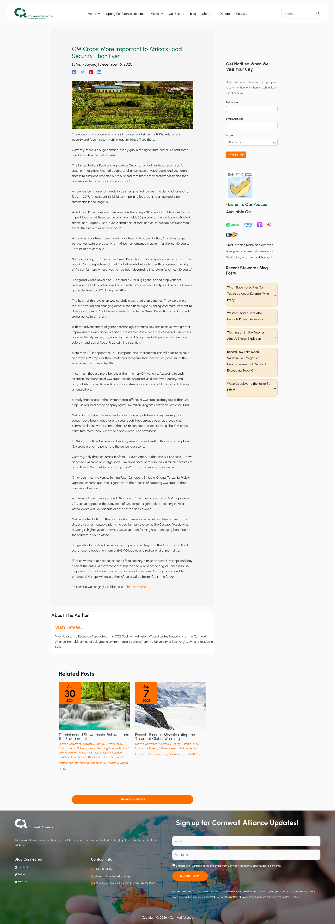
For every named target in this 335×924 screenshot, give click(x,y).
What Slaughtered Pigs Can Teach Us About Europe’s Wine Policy (248, 294)
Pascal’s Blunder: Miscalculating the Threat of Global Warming (165, 736)
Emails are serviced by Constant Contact (277, 896)
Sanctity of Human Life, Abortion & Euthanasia (86, 757)
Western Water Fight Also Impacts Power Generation (245, 316)
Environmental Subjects (73, 748)
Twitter (22, 874)
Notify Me (236, 155)
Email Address (234, 118)
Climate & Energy (93, 744)
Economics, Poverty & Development (156, 748)
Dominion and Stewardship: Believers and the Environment (94, 736)
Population (71, 752)
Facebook (22, 867)
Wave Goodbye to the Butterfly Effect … (248, 387)
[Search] (318, 13)
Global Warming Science (103, 748)
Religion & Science (110, 752)
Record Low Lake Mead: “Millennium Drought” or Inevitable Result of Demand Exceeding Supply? (246, 361)
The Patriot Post (136, 587)
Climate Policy (113, 744)
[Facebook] (74, 72)
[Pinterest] (91, 72)
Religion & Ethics (88, 752)
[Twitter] (82, 72)
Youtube (22, 881)
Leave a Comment (70, 744)
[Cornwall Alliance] (33, 13)
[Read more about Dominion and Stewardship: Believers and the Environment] (94, 706)
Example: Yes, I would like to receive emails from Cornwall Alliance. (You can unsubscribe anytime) (228, 865)
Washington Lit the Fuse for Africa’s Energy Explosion (245, 335)
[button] (98, 14)
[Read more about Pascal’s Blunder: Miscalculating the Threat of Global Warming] (170, 706)
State (229, 135)
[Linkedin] (99, 72)
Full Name (232, 102)
